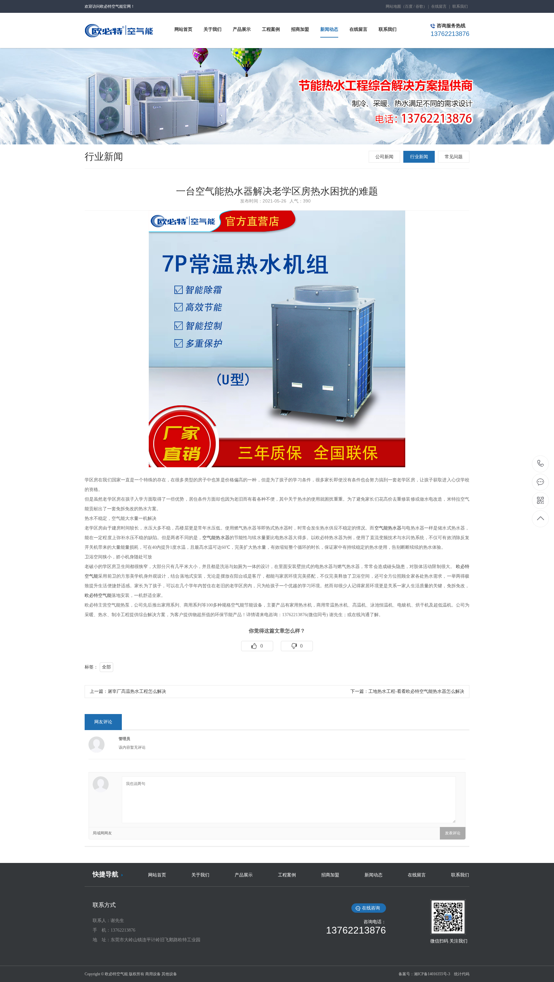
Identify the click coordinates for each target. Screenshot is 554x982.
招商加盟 (330, 875)
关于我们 (200, 875)
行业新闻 (419, 156)
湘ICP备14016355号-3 (432, 974)
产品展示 (244, 875)
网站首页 (157, 875)
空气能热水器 (388, 528)
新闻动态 (373, 875)
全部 (106, 667)
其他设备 (169, 974)
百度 (409, 6)
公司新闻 (384, 156)
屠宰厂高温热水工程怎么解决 (137, 691)
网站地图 (393, 6)
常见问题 (454, 156)
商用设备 (153, 974)
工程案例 (287, 875)
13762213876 (540, 463)
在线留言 (439, 6)
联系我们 (460, 6)
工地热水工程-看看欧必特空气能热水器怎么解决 (416, 691)
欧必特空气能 (98, 595)
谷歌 (419, 6)
